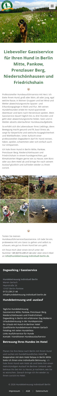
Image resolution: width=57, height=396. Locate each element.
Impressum (14, 391)
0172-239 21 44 (10, 291)
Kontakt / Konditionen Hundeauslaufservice (24, 336)
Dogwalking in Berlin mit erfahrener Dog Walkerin (27, 318)
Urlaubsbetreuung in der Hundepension (23, 321)
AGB (28, 391)
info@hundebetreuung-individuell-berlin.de (24, 294)
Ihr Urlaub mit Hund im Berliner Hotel (21, 324)
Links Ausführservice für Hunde (18, 333)
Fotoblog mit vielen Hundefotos (18, 330)
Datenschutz (42, 391)
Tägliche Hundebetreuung (15, 309)
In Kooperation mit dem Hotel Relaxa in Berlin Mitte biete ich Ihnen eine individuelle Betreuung (27, 357)
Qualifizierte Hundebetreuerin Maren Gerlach (25, 327)
